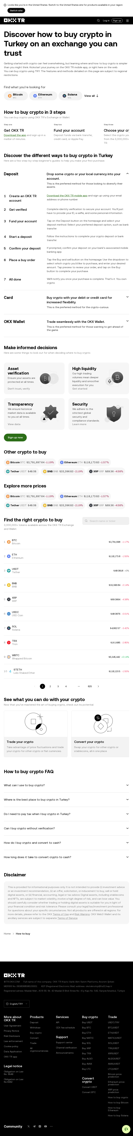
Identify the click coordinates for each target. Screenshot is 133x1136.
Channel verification (66, 1047)
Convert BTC (89, 1092)
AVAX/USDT (114, 1063)
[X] (28, 1126)
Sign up (117, 20)
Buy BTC (86, 1027)
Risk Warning (82, 914)
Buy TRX (86, 1053)
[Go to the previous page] (34, 686)
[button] (98, 20)
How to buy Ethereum (114, 1109)
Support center (64, 1042)
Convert (34, 1038)
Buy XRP (86, 1048)
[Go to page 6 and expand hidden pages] (78, 686)
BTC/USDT (113, 1027)
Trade (33, 1043)
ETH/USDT (113, 1032)
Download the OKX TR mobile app (67, 195)
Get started (79, 388)
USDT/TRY (113, 1022)
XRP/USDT (113, 1053)
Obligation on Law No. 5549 (13, 1072)
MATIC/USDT (115, 1038)
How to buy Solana (118, 1115)
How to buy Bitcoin (118, 1102)
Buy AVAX (87, 1063)
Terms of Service (67, 918)
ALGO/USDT (114, 1058)
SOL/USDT (113, 1043)
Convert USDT (89, 1087)
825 (90, 686)
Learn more (79, 424)
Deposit (34, 1022)
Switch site (16, 10)
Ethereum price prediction (116, 1083)
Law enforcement (13, 1041)
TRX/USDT (113, 1048)
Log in (106, 20)
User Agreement (12, 1025)
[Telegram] (34, 1126)
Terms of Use (61, 914)
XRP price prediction (113, 1091)
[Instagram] (39, 1126)
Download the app (15, 135)
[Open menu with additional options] (127, 21)
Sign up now (15, 437)
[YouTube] (45, 1126)
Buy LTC (86, 1069)
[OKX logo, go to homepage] (14, 20)
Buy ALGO (87, 1058)
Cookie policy (11, 1046)
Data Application (13, 1051)
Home (7, 933)
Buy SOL (86, 1043)
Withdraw (35, 1027)
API (57, 1022)
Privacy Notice (11, 1031)
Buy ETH (86, 1032)
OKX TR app (10, 1056)
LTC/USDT (113, 1069)
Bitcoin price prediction (114, 1075)
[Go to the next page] (98, 686)
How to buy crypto (118, 1097)
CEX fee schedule (65, 1027)
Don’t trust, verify (19, 388)
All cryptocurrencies (39, 1049)
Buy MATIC (88, 1038)
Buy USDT (87, 1022)
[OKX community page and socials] (51, 1126)
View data (14, 424)
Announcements (64, 1052)
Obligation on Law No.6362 (13, 1080)
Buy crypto (36, 1032)
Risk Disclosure (12, 1036)
